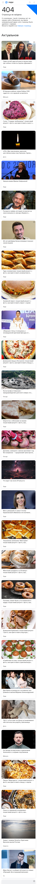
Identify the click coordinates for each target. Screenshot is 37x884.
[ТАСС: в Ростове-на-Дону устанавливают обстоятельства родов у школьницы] (18, 714)
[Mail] (6, 2)
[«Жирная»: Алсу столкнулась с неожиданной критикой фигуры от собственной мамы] (18, 325)
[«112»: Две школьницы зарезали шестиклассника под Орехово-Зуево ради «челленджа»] (18, 145)
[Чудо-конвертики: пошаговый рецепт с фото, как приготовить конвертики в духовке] (18, 265)
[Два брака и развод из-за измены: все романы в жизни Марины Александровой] (18, 684)
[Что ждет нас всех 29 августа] (18, 474)
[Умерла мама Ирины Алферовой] (18, 175)
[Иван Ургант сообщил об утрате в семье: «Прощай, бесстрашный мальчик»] (18, 864)
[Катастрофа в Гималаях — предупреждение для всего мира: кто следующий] (18, 384)
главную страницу (24, 26)
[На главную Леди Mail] (10, 2)
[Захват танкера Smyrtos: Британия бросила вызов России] (18, 834)
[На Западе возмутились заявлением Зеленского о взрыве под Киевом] (18, 744)
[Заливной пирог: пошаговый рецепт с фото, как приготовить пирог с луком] (18, 295)
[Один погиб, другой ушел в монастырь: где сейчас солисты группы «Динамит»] (18, 55)
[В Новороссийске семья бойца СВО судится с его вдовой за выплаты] (18, 85)
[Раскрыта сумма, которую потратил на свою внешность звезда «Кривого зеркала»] (18, 205)
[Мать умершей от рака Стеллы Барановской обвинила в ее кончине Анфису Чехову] (18, 504)
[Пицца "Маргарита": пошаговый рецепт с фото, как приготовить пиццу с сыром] (18, 774)
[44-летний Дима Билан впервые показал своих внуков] (18, 235)
